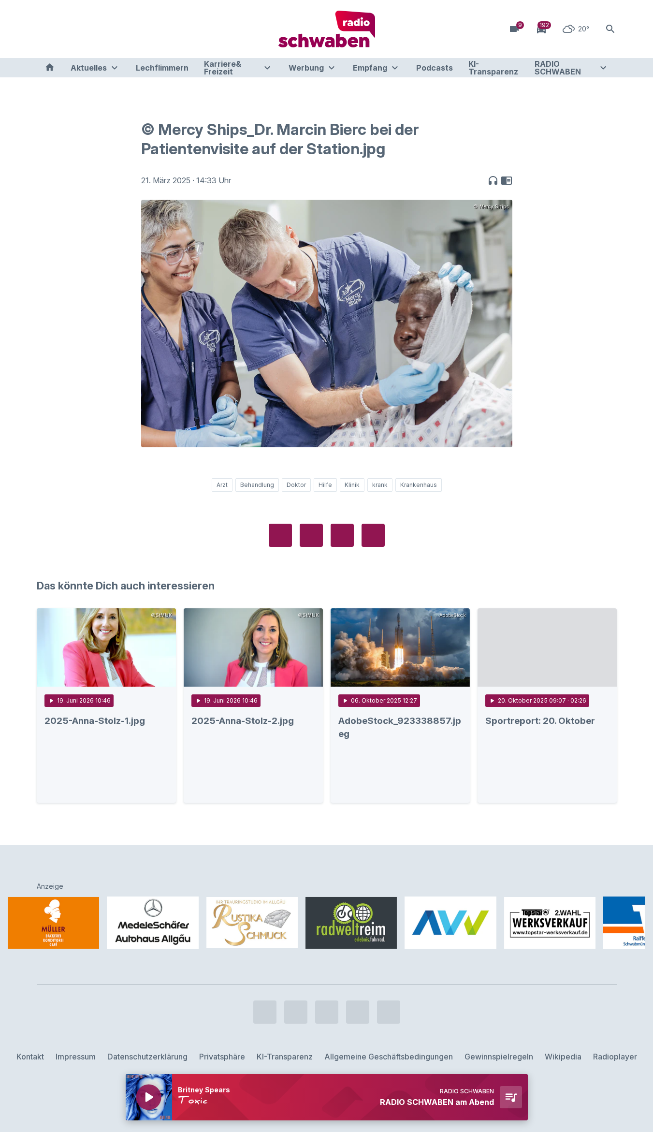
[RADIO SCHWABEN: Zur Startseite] (326, 29)
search (610, 29)
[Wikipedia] (123, 29)
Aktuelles (89, 68)
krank (380, 484)
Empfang (370, 68)
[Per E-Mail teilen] (373, 535)
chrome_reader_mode (506, 180)
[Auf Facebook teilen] (280, 535)
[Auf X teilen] (311, 535)
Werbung (306, 68)
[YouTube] (85, 29)
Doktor (296, 484)
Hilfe (325, 484)
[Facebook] (46, 29)
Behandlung (257, 484)
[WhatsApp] (104, 29)
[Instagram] (65, 29)
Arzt (222, 484)
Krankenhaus (418, 484)
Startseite (50, 67)
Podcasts (434, 68)
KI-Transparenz (493, 67)
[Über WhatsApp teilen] (342, 535)
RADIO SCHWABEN (558, 67)
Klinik (352, 484)
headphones (493, 180)
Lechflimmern (162, 68)
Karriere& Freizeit (222, 67)
